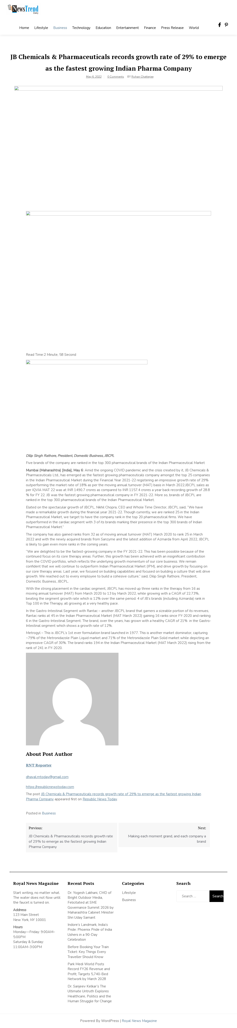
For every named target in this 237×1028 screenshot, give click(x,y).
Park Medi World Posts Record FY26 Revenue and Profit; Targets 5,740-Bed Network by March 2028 (89, 971)
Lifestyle (41, 27)
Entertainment (127, 27)
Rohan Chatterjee (142, 77)
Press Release (172, 27)
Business (60, 27)
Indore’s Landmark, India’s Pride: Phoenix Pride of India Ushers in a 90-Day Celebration (90, 932)
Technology (81, 27)
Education (103, 27)
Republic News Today (100, 799)
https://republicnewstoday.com (50, 787)
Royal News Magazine (139, 1021)
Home (24, 27)
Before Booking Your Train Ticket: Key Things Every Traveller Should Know (88, 952)
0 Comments (115, 77)
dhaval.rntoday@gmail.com (47, 777)
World (194, 27)
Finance (150, 27)
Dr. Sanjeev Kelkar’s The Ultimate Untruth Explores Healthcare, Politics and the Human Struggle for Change (90, 993)
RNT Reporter (39, 765)
